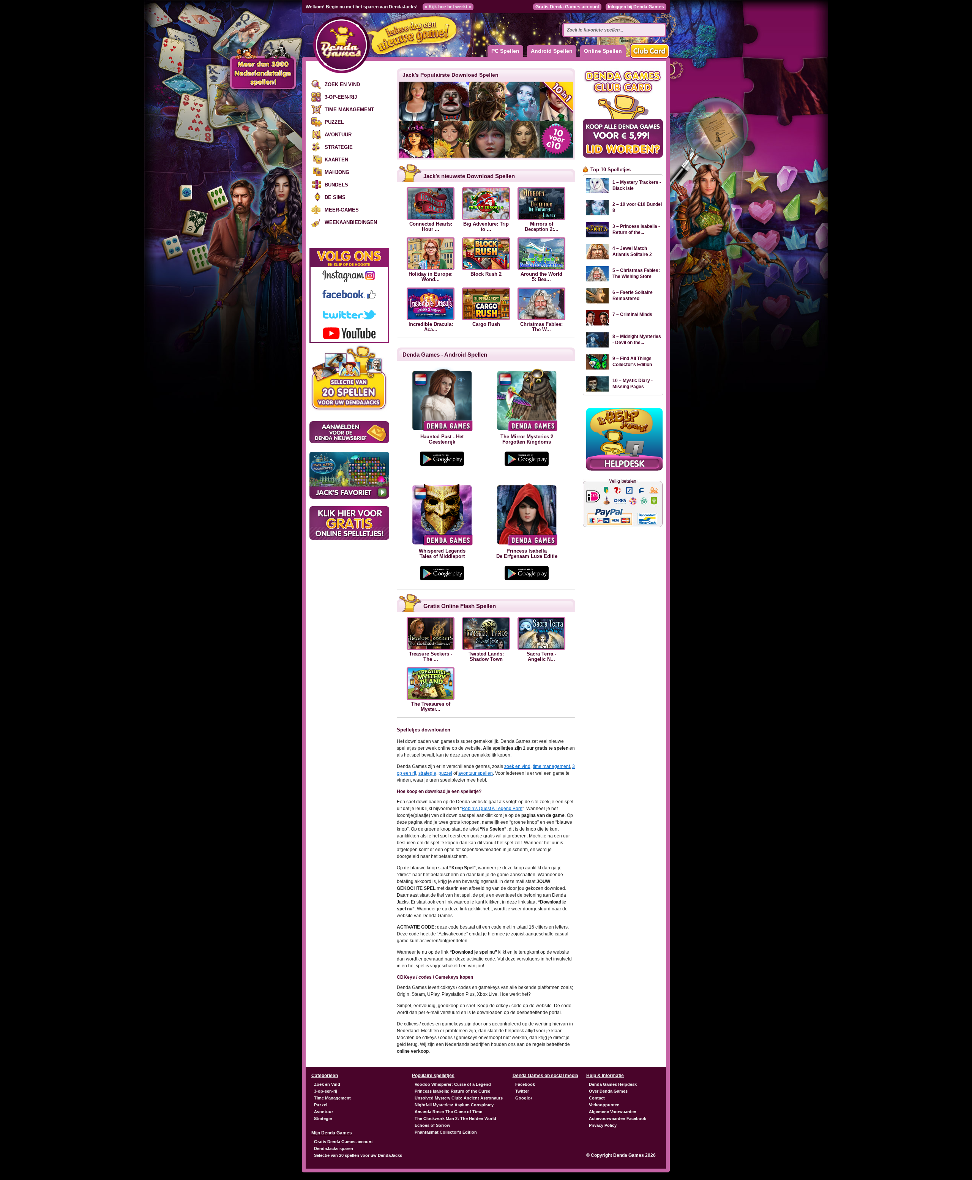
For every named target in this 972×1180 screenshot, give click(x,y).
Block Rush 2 (486, 274)
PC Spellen (505, 51)
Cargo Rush (486, 324)
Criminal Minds (636, 314)
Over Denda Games (608, 1091)
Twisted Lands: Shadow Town (486, 656)
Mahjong (337, 172)
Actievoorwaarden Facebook (617, 1118)
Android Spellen (552, 51)
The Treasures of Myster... (430, 706)
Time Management (349, 109)
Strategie (339, 147)
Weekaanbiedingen (351, 222)
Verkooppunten (604, 1105)
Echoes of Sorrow (432, 1125)
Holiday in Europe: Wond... (431, 277)
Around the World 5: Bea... (541, 277)
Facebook (525, 1084)
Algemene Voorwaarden (612, 1111)
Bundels (336, 185)
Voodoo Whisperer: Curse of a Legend (453, 1084)
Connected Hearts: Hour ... (430, 226)
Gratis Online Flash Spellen (459, 606)
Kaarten (336, 160)
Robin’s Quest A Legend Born (492, 808)
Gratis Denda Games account (567, 6)
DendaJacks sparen (333, 1148)
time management (551, 766)
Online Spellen (603, 51)
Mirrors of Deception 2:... (542, 226)
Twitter (522, 1091)
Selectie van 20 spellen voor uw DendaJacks (358, 1155)
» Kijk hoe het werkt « (448, 6)
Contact (597, 1098)
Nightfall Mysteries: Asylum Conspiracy (454, 1105)
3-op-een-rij (341, 97)
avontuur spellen (475, 773)
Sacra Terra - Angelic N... (541, 656)
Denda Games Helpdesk (613, 1084)
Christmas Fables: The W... (541, 327)
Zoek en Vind (342, 84)
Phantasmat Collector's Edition (446, 1132)
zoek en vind (517, 766)
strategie (427, 773)
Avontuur (338, 134)
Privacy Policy (603, 1125)
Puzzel (334, 122)
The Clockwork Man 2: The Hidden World (455, 1118)
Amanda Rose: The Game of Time (448, 1111)
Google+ (523, 1098)
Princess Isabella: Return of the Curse (452, 1091)
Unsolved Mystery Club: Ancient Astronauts (459, 1098)
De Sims (335, 197)
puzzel (445, 773)
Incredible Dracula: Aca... (431, 327)
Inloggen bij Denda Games (636, 6)
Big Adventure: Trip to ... (486, 226)
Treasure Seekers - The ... (430, 656)
